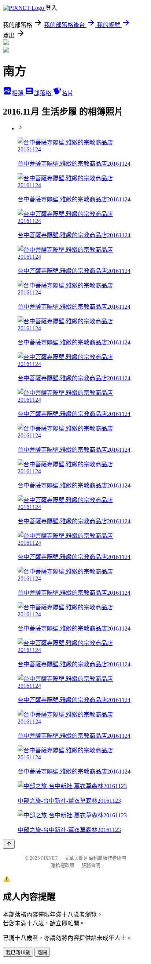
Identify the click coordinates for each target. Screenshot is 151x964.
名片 (67, 93)
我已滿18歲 (18, 952)
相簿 (18, 93)
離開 (42, 952)
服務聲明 (90, 865)
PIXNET (49, 858)
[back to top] (9, 844)
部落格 (43, 93)
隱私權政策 (62, 865)
